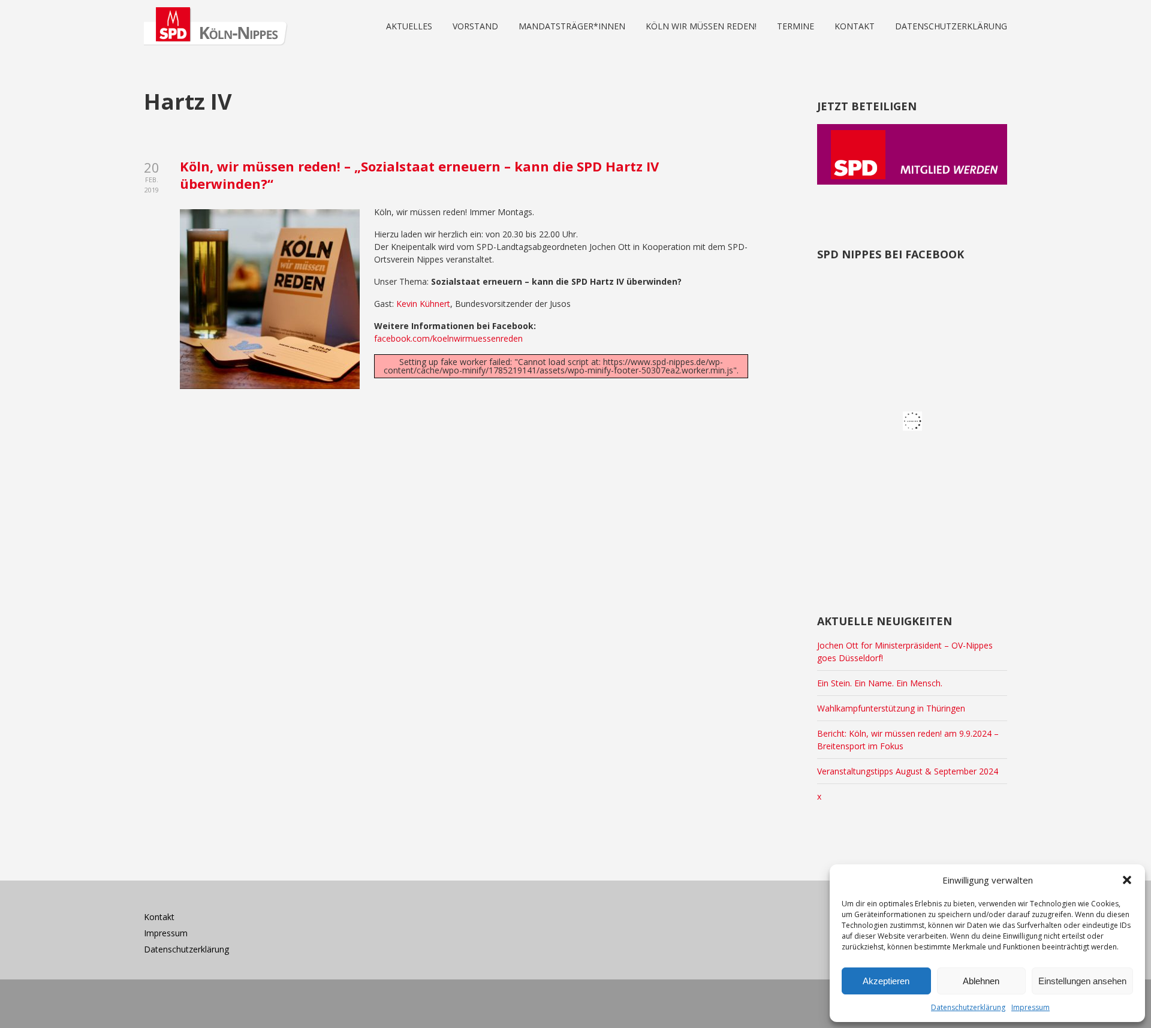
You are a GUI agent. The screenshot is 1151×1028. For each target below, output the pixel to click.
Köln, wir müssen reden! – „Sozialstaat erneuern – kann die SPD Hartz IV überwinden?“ (419, 174)
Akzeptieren (886, 981)
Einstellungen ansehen (1082, 981)
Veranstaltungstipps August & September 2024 (907, 771)
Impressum (1030, 1007)
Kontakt (159, 917)
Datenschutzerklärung (968, 1007)
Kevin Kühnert (423, 303)
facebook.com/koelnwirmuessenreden (448, 338)
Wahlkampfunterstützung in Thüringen (891, 708)
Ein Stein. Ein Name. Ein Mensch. (879, 683)
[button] (1127, 880)
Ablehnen (981, 981)
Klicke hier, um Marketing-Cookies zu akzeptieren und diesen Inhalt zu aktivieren (916, 422)
